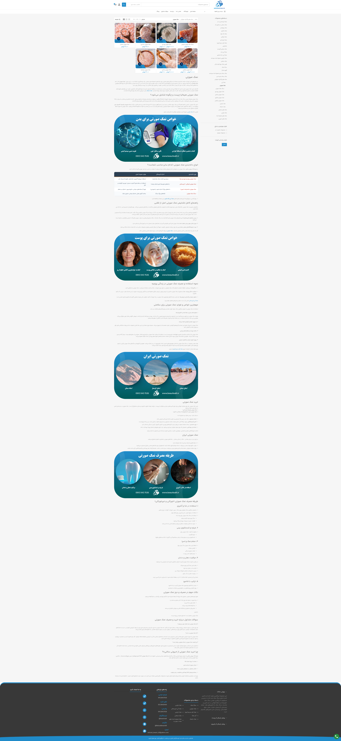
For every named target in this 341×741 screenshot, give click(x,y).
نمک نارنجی (223, 104)
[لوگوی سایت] (219, 5)
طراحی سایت (189, 738)
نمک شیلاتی (224, 37)
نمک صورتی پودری (219, 92)
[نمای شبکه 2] (129, 19)
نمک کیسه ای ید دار (222, 22)
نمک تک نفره (223, 34)
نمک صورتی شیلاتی (219, 101)
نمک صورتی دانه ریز (146, 44)
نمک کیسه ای (223, 40)
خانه (196, 19)
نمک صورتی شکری (219, 98)
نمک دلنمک (223, 107)
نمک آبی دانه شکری (222, 55)
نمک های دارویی (223, 119)
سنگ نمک (224, 67)
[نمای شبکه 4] (124, 19)
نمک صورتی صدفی (219, 95)
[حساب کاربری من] (119, 4)
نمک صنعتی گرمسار (222, 49)
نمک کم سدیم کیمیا (222, 43)
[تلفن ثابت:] (144, 703)
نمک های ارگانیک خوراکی (221, 79)
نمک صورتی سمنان (124, 44)
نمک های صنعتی (223, 110)
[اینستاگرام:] (144, 717)
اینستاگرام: (163, 716)
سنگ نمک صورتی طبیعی (187, 44)
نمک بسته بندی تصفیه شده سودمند (218, 73)
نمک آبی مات (224, 52)
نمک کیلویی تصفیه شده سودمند (219, 58)
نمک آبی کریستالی (193, 301)
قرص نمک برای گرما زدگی (221, 64)
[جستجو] (124, 5)
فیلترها (116, 19)
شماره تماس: (162, 695)
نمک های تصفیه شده (221, 116)
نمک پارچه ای (223, 28)
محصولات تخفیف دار (220, 130)
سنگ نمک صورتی (220, 89)
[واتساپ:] (144, 710)
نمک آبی (223, 82)
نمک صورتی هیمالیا (145, 70)
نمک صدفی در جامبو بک (221, 25)
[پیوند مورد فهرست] (190, 705)
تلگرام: (164, 723)
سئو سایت (182, 738)
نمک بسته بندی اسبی (221, 76)
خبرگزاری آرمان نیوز (159, 738)
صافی (224, 144)
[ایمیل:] (144, 731)
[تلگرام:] (144, 724)
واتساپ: (164, 709)
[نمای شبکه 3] (126, 19)
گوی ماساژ (224, 70)
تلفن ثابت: (163, 702)
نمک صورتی (223, 85)
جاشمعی (225, 46)
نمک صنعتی (224, 61)
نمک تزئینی (224, 113)
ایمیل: (166, 729)
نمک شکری (224, 31)
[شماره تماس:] (144, 696)
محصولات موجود (221, 133)
